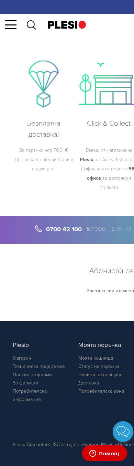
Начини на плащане (100, 375)
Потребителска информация (30, 395)
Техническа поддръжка (39, 366)
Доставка (88, 383)
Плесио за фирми (32, 375)
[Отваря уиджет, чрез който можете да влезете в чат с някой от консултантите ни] (104, 454)
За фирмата (25, 383)
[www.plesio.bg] (67, 25)
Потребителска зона (101, 391)
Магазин (22, 358)
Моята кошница (95, 358)
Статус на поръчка (98, 366)
